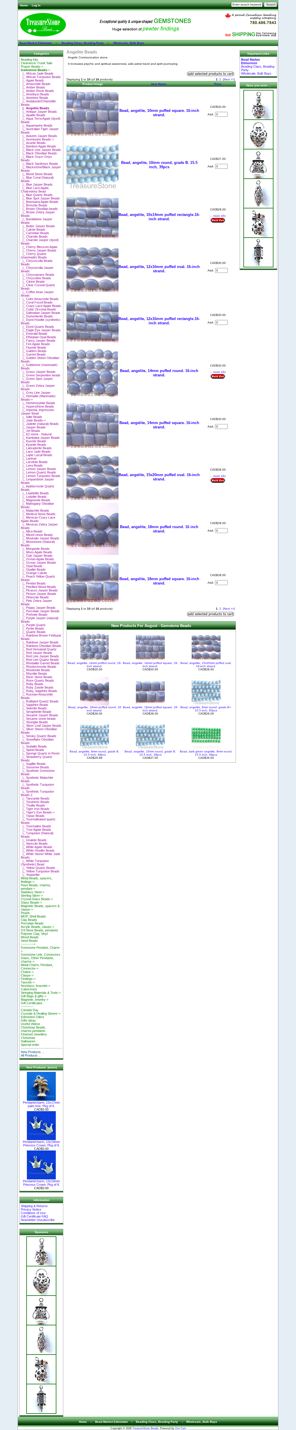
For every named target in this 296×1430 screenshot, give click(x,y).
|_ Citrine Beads (33, 281)
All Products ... (31, 1055)
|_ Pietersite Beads (35, 597)
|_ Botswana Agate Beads (39, 202)
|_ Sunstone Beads (35, 767)
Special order (30, 1044)
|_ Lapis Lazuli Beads (36, 455)
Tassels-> (28, 982)
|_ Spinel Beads (32, 750)
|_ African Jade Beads (37, 73)
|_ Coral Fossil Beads (37, 302)
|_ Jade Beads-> (33, 420)
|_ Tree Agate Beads (36, 829)
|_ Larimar (29, 458)
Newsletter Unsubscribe (38, 1220)
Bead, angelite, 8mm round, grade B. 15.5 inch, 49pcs (94, 753)
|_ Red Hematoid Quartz (39, 649)
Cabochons (29, 989)
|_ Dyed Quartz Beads (37, 326)
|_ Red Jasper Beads (36, 652)
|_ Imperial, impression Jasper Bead (37, 411)
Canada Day (29, 1010)
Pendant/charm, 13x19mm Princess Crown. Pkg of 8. (41, 1143)
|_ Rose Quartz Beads (37, 680)
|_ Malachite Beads (35, 510)
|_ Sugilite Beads (33, 763)
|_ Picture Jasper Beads (38, 593)
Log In (36, 5)
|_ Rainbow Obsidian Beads (41, 646)
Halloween (28, 1041)
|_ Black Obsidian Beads (39, 153)
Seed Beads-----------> (29, 942)
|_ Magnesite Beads (35, 500)
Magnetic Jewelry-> (34, 999)
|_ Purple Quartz (33, 625)
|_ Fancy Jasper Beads (38, 340)
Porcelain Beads (32, 923)
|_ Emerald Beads (34, 333)
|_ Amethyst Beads (35, 94)
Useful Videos (30, 1024)
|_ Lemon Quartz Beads (38, 472)
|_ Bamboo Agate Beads (38, 146)
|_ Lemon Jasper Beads (38, 469)
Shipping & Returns (34, 1206)
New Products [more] (41, 1067)
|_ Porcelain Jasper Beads (40, 611)
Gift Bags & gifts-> (33, 996)
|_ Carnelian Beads (35, 233)
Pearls (25, 913)
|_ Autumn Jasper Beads (39, 136)
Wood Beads (30, 937)
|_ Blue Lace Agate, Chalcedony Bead (35, 189)
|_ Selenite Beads (34, 708)
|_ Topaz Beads (33, 815)
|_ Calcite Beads (33, 229)
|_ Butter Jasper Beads (38, 226)
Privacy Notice (31, 1209)
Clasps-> (27, 975)
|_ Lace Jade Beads (36, 451)
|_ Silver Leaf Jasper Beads (41, 725)
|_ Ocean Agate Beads (37, 559)
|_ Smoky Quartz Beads (38, 736)
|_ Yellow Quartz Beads (38, 868)
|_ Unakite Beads (34, 840)
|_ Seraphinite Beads (36, 711)
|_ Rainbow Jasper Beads (40, 642)
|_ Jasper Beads (33, 427)
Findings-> (28, 979)
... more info (218, 215)
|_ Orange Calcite (34, 573)
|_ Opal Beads (31, 566)
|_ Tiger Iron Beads (35, 809)
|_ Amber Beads (33, 87)
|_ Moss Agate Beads (36, 552)
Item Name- (159, 84)
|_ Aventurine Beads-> (37, 139)
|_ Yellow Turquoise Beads (40, 871)
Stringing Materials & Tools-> (41, 992)
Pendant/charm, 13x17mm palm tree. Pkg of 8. (41, 1104)
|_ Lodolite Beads (34, 496)
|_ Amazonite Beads (36, 84)
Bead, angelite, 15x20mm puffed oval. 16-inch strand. (159, 477)
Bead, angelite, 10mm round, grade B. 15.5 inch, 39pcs (159, 164)
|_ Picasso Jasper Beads (39, 590)
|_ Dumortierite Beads (37, 316)
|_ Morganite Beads (35, 548)
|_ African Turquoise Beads (41, 77)
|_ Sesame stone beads (38, 718)
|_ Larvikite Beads (34, 462)
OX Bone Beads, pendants (39, 930)
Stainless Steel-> (32, 892)
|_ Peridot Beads (33, 583)
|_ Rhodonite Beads (35, 670)
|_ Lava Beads (32, 465)
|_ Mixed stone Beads (37, 535)
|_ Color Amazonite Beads (40, 299)
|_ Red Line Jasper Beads (40, 656)
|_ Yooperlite (30, 874)
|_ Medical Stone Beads (38, 514)
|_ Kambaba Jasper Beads (40, 437)
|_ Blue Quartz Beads (37, 195)
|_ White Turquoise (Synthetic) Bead (35, 862)
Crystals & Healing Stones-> (40, 1013)
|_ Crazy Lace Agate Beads (41, 306)
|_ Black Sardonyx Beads (39, 163)
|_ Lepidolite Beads (35, 493)
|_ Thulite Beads (33, 805)
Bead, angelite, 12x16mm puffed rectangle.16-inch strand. (159, 321)
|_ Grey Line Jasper (36, 392)
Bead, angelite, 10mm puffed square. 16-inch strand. (159, 112)
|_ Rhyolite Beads (34, 673)
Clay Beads (29, 920)
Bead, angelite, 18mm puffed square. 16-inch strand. (159, 581)
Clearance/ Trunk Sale (36, 63)
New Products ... (32, 1052)
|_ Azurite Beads (33, 143)
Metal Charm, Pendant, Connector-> (37, 966)
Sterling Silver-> (32, 895)
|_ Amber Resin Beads (37, 91)
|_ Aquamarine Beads (37, 125)
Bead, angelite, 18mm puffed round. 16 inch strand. (159, 529)
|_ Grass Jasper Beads (38, 371)
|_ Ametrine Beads (34, 97)
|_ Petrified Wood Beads (38, 587)
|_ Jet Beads (30, 430)
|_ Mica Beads (31, 531)
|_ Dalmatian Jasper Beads (40, 313)
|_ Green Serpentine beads (40, 375)
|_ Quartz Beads (33, 632)
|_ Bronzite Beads (34, 205)
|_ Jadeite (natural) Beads (40, 424)
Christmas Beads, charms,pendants (33, 1029)
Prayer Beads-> (32, 66)
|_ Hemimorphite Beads (38, 403)
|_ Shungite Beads (34, 722)
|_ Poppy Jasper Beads (38, 607)
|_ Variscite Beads (34, 843)
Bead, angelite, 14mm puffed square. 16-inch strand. (159, 425)
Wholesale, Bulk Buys (128, 43)
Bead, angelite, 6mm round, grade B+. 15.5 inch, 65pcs (206, 709)
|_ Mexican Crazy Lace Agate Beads (38, 519)
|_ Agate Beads (32, 80)
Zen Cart (180, 1428)
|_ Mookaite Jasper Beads (40, 538)
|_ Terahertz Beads (35, 802)
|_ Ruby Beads (32, 684)
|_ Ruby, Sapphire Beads (39, 691)
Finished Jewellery (34, 1034)
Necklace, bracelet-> (35, 985)
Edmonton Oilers (32, 1017)
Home (24, 5)
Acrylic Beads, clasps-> (37, 926)
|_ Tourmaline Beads (36, 826)
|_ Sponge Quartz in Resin (40, 753)
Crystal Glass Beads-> (37, 899)
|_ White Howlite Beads (38, 850)
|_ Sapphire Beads (34, 704)
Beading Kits (29, 59)
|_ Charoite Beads (34, 236)
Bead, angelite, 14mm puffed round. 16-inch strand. (159, 373)
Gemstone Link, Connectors (40, 954)
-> (35, 70)
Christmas (28, 1037)
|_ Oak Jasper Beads (37, 555)
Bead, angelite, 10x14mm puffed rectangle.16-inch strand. (159, 216)
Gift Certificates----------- (31, 1004)
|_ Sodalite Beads (34, 746)
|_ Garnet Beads (33, 354)
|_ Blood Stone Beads (37, 174)
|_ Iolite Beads (31, 417)
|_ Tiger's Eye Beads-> (38, 812)
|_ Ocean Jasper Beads (38, 562)
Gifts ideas (28, 1020)
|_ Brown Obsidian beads (39, 208)
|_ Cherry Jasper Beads (38, 250)
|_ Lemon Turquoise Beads (40, 476)
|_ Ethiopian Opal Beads (38, 337)
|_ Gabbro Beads (34, 351)
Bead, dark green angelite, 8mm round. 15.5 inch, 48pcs (206, 753)
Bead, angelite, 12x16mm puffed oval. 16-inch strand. (159, 268)
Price (218, 84)
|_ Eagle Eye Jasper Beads (41, 330)
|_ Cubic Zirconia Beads (38, 309)
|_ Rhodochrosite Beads (38, 666)
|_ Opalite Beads (33, 569)
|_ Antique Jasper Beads (39, 111)
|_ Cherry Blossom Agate (39, 247)
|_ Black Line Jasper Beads (41, 149)
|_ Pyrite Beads (32, 628)
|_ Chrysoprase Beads (37, 274)
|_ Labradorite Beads (36, 448)
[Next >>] (229, 79)
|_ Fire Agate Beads (35, 344)
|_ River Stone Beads (36, 677)
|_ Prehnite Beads (34, 614)
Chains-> (27, 972)
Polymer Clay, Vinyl (34, 933)
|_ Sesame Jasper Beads (39, 715)
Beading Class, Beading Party (83, 43)
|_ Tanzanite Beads (35, 798)
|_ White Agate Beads (36, 847)
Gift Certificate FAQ (34, 1216)
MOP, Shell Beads (33, 916)
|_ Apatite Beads (33, 115)
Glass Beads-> (31, 902)
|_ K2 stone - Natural (36, 434)
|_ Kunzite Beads (33, 441)
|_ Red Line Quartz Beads (40, 659)
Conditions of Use (33, 1213)
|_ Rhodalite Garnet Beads (40, 663)
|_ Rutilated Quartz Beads (40, 701)
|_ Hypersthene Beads (37, 406)
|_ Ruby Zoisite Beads (37, 687)
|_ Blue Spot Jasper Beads (40, 198)
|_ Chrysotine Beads (36, 278)
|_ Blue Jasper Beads (37, 184)
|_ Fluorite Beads (33, 347)
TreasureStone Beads (145, 1428)
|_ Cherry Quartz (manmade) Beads (34, 255)
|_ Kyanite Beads (33, 444)
